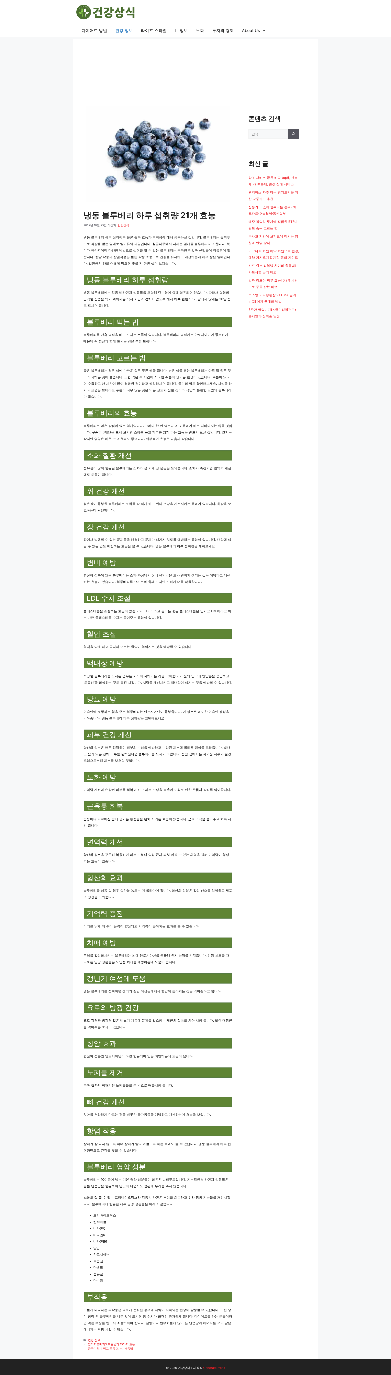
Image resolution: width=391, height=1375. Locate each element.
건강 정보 (124, 30)
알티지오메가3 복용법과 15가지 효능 (111, 1344)
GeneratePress (214, 1368)
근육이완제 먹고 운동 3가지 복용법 (110, 1348)
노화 (200, 30)
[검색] (293, 134)
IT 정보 (181, 30)
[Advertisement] (195, 67)
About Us (251, 30)
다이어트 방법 (94, 30)
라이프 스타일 (154, 30)
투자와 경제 (223, 30)
